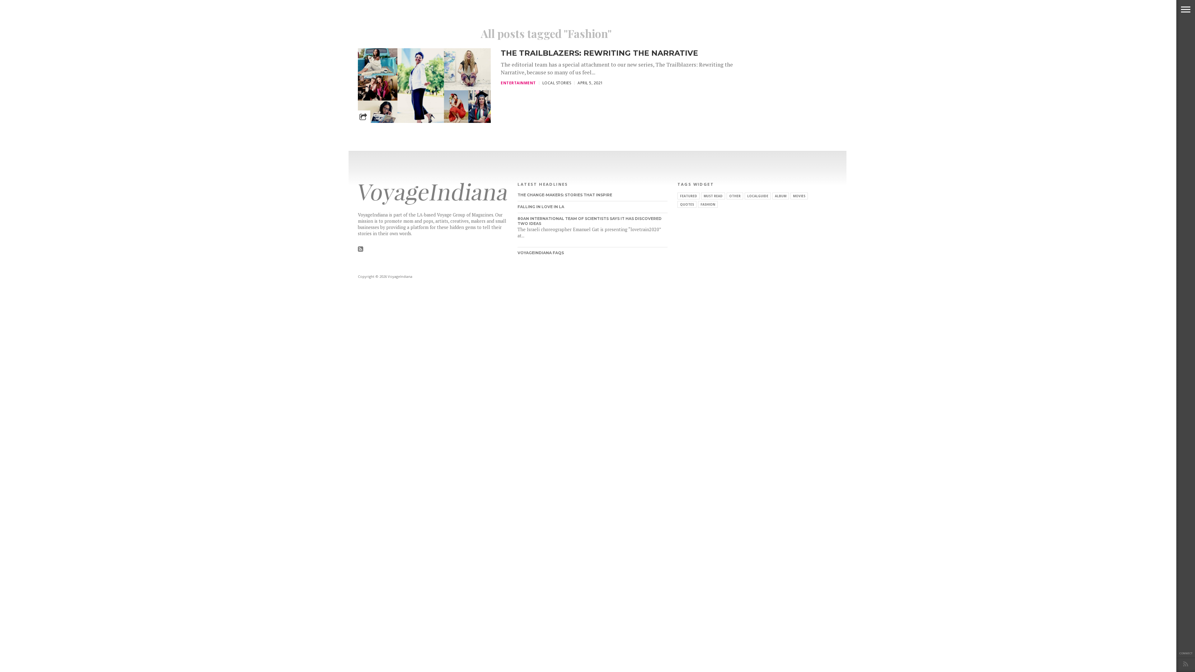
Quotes (687, 204)
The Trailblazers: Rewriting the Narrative (599, 53)
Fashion (708, 204)
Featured (688, 196)
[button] (1185, 9)
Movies (799, 196)
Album (780, 196)
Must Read (713, 196)
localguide (757, 196)
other (735, 196)
